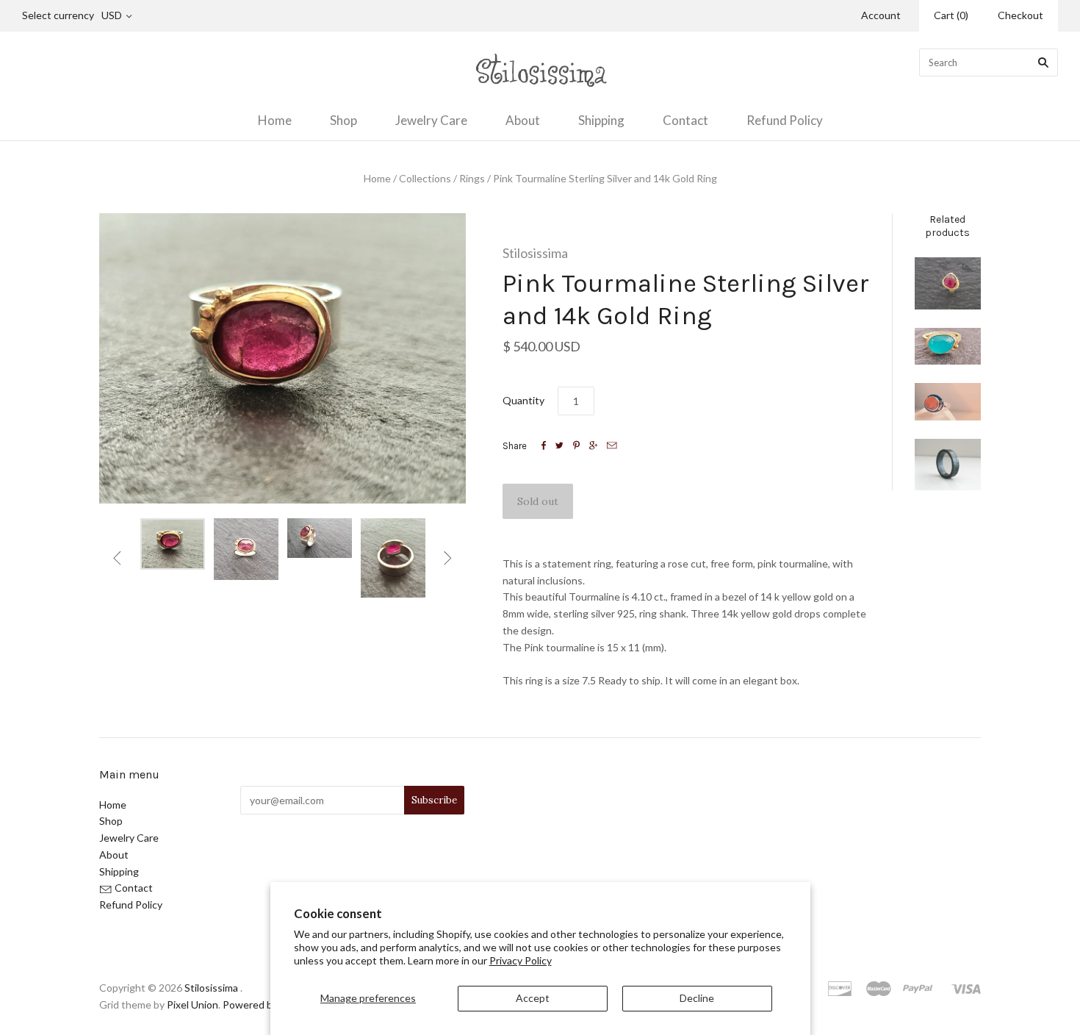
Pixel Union (192, 1004)
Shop (343, 120)
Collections (425, 178)
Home (275, 120)
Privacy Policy (520, 960)
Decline (697, 998)
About (522, 120)
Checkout (1020, 15)
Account (881, 15)
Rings (472, 178)
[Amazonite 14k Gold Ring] (948, 346)
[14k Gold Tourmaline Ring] (948, 283)
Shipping (601, 120)
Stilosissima (535, 253)
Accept (533, 998)
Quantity (523, 400)
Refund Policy (784, 120)
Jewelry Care (431, 120)
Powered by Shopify (268, 1004)
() (951, 15)
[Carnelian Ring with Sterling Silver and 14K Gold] (948, 401)
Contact (685, 120)
